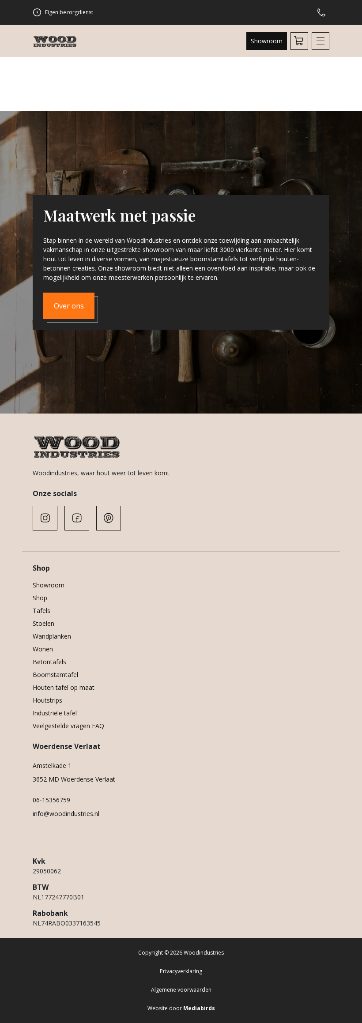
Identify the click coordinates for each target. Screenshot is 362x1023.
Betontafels (49, 662)
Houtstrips (47, 700)
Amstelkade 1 (52, 765)
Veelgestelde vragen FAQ (68, 726)
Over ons (69, 306)
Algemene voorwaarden (181, 989)
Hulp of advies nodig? (323, 12)
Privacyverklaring (181, 971)
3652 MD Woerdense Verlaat (74, 779)
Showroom (267, 41)
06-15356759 (51, 800)
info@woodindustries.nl (66, 813)
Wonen (43, 649)
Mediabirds (199, 1008)
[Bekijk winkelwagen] (299, 41)
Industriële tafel (55, 713)
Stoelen (43, 623)
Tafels (41, 610)
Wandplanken (52, 636)
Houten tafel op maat (63, 687)
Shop (40, 598)
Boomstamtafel (55, 674)
